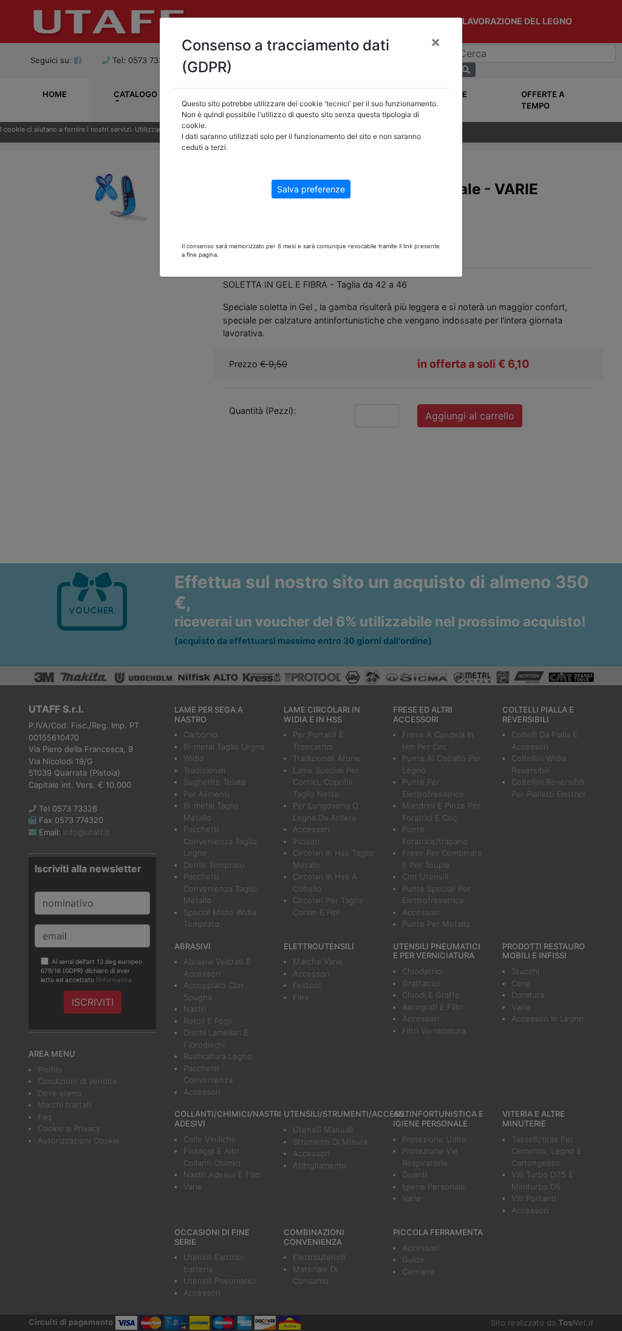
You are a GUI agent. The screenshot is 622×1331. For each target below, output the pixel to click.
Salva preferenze (311, 189)
